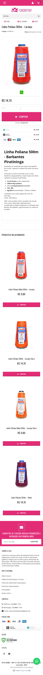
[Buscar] (38, 16)
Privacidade (6, 590)
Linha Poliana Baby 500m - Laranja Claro (21, 428)
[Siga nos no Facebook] (4, 654)
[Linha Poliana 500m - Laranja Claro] (21, 342)
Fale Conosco (6, 576)
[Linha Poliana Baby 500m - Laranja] (21, 273)
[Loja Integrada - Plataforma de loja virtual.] (21, 670)
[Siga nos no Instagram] (9, 654)
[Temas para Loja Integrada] (28, 667)
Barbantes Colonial (35, 32)
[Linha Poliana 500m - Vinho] (21, 481)
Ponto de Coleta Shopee (10, 586)
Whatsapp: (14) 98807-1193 (12, 607)
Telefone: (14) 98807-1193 (12, 604)
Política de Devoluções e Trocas (13, 579)
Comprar (23, 116)
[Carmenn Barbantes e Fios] (21, 9)
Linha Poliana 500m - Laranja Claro (21, 358)
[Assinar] (34, 541)
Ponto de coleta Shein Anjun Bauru (14, 583)
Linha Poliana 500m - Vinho (21, 497)
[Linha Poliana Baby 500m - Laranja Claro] (21, 412)
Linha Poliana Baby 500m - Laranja (21, 289)
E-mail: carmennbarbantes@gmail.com (16, 611)
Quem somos (6, 593)
